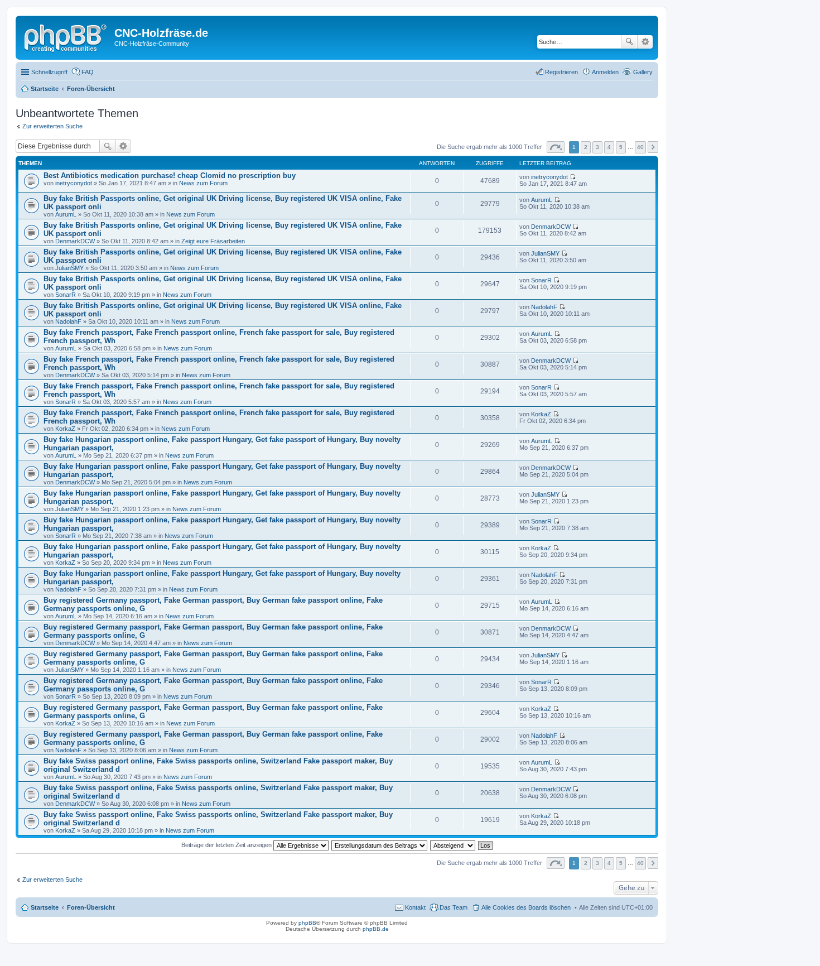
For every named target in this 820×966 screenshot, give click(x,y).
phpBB (307, 923)
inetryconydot (73, 183)
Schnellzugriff (49, 72)
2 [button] (585, 147)
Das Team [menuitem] (453, 907)
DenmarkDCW (75, 241)
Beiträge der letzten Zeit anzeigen (227, 845)
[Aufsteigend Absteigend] (453, 845)
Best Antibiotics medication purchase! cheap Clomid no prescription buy (170, 175)
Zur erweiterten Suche (52, 126)
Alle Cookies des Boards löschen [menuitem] (526, 907)
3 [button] (597, 147)
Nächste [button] (653, 147)
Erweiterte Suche (645, 42)
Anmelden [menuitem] (605, 72)
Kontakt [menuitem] (415, 907)
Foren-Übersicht (91, 907)
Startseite (45, 907)
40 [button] (640, 147)
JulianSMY (69, 268)
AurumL (65, 214)
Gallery (643, 72)
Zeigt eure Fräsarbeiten (213, 241)
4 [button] (609, 147)
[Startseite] (66, 36)
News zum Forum (203, 183)
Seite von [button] (556, 147)
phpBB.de (376, 929)
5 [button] (621, 147)
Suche (629, 42)
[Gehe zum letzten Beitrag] (573, 177)
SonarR (65, 294)
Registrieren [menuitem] (561, 72)
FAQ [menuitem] (87, 72)
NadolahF (68, 321)
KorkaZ (65, 428)
